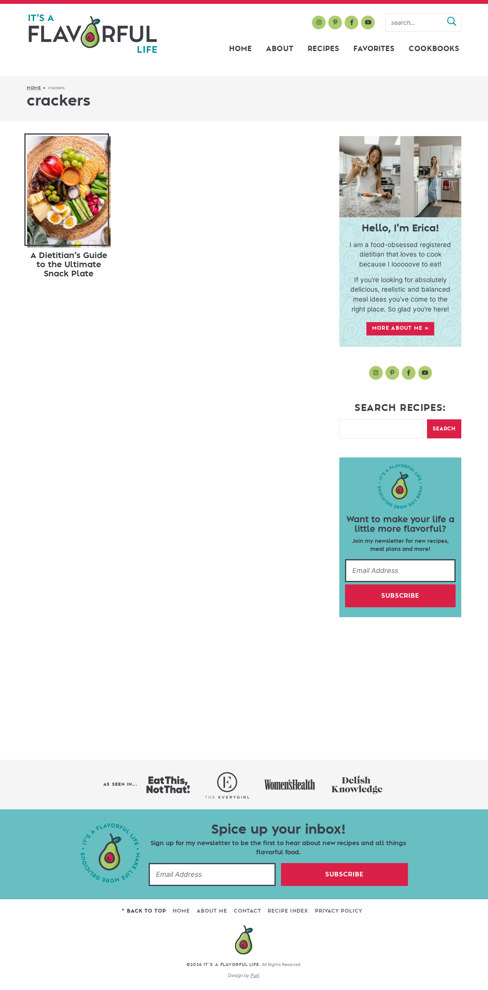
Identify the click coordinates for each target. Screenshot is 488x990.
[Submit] (452, 22)
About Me (212, 910)
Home (240, 48)
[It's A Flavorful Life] (93, 34)
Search (444, 428)
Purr (254, 975)
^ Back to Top (144, 910)
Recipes (324, 48)
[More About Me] (400, 176)
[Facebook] (351, 22)
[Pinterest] (335, 22)
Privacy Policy (339, 910)
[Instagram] (319, 22)
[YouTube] (368, 22)
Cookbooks (434, 48)
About (279, 48)
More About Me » (400, 328)
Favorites (374, 48)
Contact (247, 910)
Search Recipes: (400, 407)
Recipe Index (288, 910)
